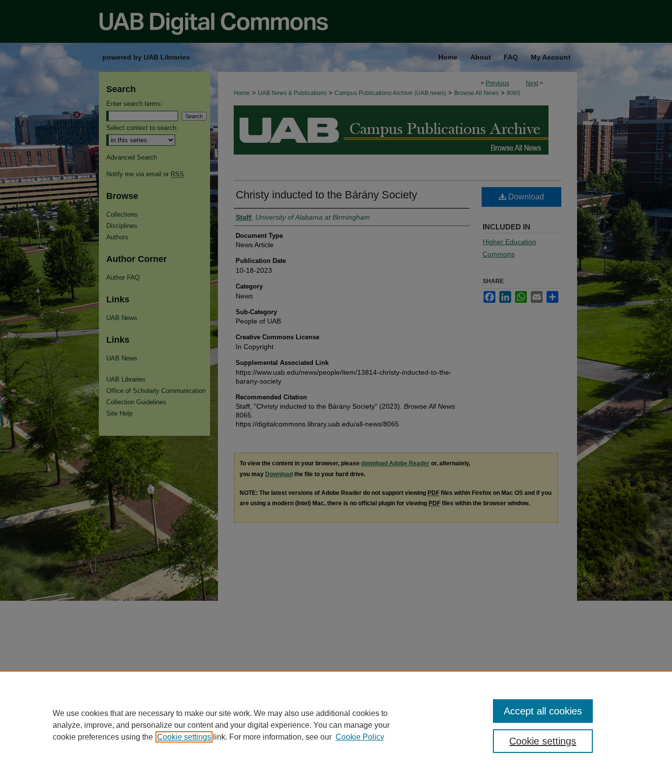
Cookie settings (184, 737)
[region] (336, 725)
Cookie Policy (360, 737)
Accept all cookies (543, 711)
